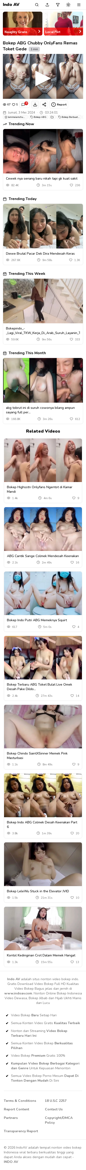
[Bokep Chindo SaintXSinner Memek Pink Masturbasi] (43, 726)
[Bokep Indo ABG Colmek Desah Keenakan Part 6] (43, 795)
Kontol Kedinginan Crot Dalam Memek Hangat (41, 955)
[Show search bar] (36, 4)
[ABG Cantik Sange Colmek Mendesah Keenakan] (43, 529)
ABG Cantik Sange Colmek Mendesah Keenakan (43, 556)
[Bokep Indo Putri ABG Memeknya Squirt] (43, 593)
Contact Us (54, 1109)
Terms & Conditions (20, 1100)
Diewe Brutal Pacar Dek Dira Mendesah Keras (40, 253)
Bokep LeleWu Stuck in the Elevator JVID (38, 891)
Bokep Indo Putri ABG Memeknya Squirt (37, 620)
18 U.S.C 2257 (55, 1100)
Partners (11, 1118)
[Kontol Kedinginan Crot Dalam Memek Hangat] (43, 928)
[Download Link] (35, 104)
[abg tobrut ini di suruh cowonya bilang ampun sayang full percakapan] (43, 380)
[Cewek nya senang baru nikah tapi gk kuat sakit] (43, 151)
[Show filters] (58, 4)
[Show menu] (79, 4)
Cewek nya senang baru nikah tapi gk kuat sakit (41, 178)
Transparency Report (21, 1131)
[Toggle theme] (68, 4)
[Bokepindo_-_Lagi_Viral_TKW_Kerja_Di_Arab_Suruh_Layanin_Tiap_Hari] (43, 301)
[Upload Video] (47, 4)
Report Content (16, 1109)
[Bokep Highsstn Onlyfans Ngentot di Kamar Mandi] (43, 460)
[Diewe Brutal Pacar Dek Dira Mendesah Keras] (43, 226)
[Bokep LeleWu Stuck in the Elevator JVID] (43, 864)
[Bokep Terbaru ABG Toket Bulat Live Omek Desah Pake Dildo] (43, 657)
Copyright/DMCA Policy (59, 1120)
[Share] (44, 104)
